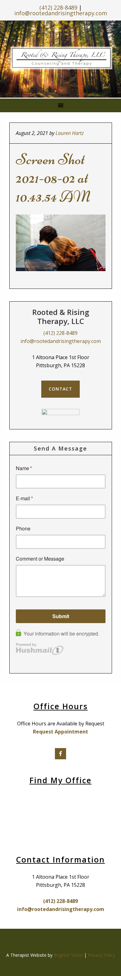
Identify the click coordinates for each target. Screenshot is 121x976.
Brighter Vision (68, 955)
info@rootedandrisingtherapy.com (60, 13)
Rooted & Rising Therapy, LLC (61, 58)
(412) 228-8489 (58, 7)
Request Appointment (60, 731)
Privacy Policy (101, 955)
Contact (60, 389)
